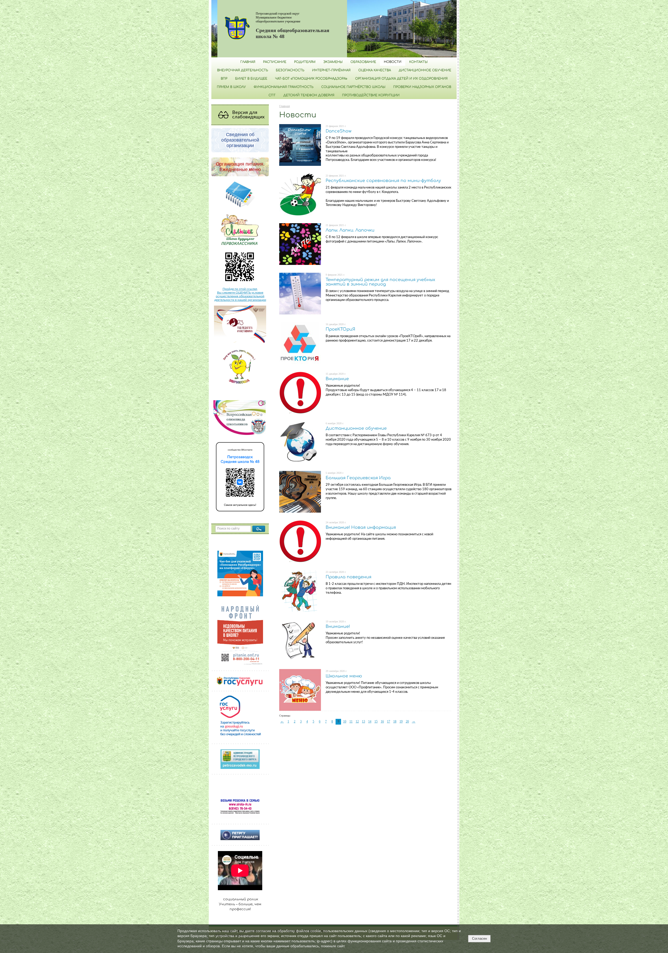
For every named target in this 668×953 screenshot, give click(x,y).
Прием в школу (231, 87)
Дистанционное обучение (425, 70)
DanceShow (338, 131)
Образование (363, 62)
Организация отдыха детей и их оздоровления (401, 78)
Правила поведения (348, 577)
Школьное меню (344, 676)
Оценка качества (374, 70)
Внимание (337, 379)
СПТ (272, 95)
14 (369, 721)
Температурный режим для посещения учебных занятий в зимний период (380, 282)
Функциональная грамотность (283, 87)
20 (407, 721)
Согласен (479, 938)
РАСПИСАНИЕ (274, 62)
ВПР (224, 78)
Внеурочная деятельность (242, 70)
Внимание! (338, 626)
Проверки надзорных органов (422, 87)
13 (363, 721)
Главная (247, 62)
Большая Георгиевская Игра (358, 478)
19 (401, 721)
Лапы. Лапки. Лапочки (350, 230)
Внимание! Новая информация (361, 527)
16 (382, 721)
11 (351, 721)
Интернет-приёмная (331, 70)
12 (357, 721)
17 (388, 721)
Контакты (418, 62)
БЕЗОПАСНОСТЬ (290, 70)
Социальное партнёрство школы (353, 87)
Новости (392, 62)
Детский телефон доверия (308, 95)
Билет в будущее (251, 78)
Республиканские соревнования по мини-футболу (383, 180)
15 (376, 721)
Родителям (304, 62)
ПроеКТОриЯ (340, 329)
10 (344, 721)
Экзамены (333, 62)
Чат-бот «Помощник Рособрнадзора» (311, 78)
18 (394, 721)
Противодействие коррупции (370, 95)
